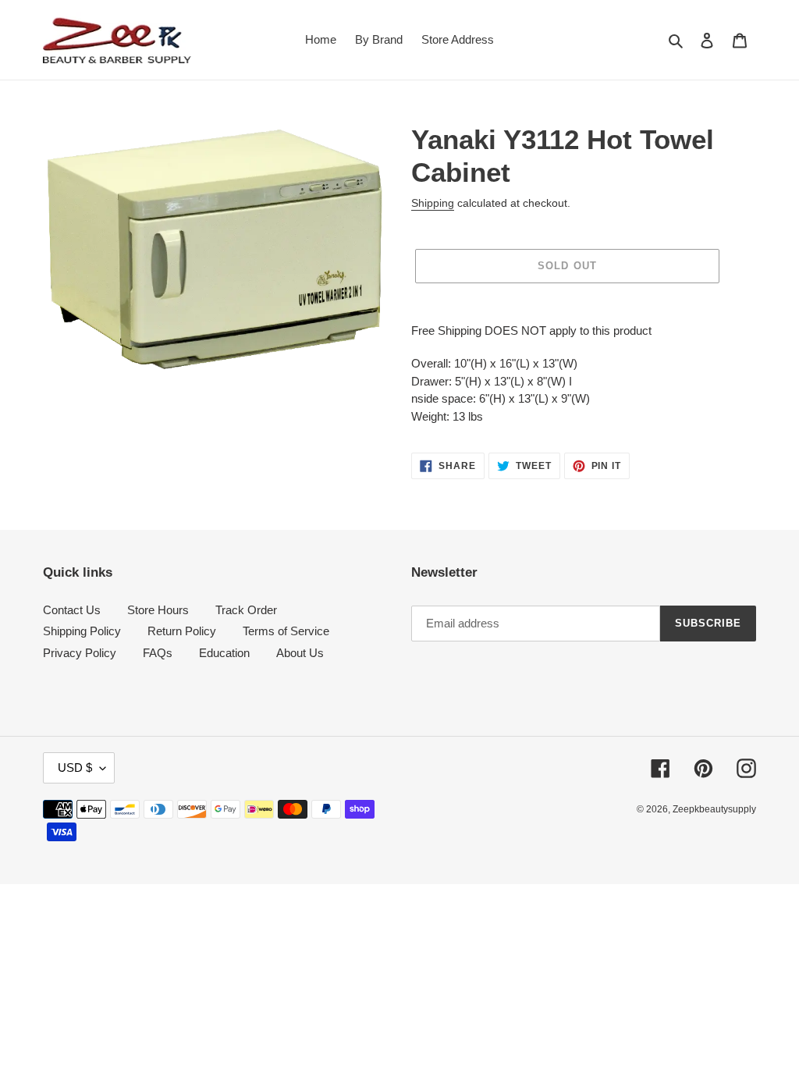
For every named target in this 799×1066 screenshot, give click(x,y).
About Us (300, 652)
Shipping (432, 203)
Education (224, 652)
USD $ (75, 767)
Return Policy (181, 631)
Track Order (246, 610)
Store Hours (158, 610)
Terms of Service (286, 631)
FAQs (157, 652)
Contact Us (72, 610)
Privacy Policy (79, 652)
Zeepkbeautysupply (714, 809)
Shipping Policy (82, 631)
